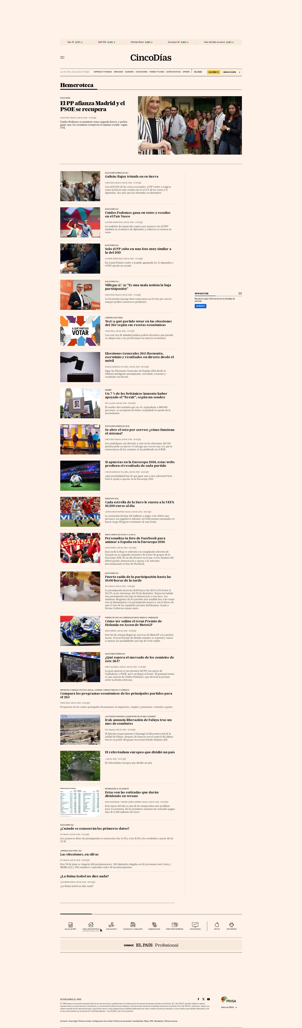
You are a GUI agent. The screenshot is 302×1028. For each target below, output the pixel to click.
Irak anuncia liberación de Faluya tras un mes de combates (138, 722)
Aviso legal (73, 1021)
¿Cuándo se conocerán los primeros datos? (94, 828)
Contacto (64, 1021)
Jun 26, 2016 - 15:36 (126, 631)
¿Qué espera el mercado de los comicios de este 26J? (139, 659)
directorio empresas (174, 929)
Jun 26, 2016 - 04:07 (116, 759)
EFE (106, 403)
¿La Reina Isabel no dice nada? (84, 876)
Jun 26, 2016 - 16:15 (131, 439)
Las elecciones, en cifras (79, 854)
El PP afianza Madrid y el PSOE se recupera (92, 106)
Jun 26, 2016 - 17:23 (133, 259)
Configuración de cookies (102, 1021)
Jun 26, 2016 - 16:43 (139, 367)
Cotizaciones (141, 72)
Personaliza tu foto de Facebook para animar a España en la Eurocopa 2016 (135, 540)
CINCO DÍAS (64, 118)
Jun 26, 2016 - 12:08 (125, 730)
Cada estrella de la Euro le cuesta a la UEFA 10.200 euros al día (139, 504)
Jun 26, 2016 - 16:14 (139, 472)
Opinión (186, 72)
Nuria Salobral (112, 667)
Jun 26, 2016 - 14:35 (136, 667)
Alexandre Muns (67, 882)
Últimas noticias (173, 72)
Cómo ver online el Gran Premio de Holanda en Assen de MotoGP (133, 623)
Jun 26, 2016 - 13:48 (80, 703)
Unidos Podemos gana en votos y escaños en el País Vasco (138, 214)
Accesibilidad (137, 1021)
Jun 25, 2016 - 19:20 (85, 882)
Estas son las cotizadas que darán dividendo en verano (132, 794)
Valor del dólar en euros (214, 42)
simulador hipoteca (91, 929)
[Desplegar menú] (62, 57)
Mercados (118, 72)
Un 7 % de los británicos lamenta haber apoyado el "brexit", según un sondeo (136, 395)
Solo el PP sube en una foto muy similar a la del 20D (138, 251)
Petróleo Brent (137, 42)
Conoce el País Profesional (151, 945)
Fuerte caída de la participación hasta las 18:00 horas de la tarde (138, 579)
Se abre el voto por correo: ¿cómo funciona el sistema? (140, 432)
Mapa (146, 1021)
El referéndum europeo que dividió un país (140, 752)
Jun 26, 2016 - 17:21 (131, 295)
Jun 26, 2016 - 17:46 (86, 118)
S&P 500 (102, 42)
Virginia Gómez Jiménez (131, 802)
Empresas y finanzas (103, 72)
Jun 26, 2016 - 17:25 (133, 222)
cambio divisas (154, 929)
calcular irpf (70, 929)
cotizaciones (195, 929)
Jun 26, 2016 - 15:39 (125, 586)
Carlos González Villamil (116, 367)
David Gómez (110, 548)
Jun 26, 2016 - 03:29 (158, 802)
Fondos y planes (156, 72)
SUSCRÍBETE (214, 72)
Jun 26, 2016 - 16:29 (126, 403)
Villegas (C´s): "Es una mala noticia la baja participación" (138, 287)
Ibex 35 (71, 42)
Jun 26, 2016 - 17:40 (131, 183)
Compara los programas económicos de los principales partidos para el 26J (116, 695)
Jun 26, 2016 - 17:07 (124, 331)
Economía (129, 72)
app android (232, 929)
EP (61, 834)
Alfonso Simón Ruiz (113, 222)
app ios (217, 929)
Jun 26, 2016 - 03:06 (80, 860)
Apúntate (200, 306)
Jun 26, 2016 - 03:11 (79, 834)
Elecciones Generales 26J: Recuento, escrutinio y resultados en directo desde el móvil (139, 357)
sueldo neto (111, 929)
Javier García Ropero (114, 512)
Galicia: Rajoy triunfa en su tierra (131, 176)
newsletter (202, 293)
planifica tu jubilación (133, 929)
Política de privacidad (122, 1021)
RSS (151, 1021)
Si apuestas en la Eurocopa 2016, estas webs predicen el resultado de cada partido (140, 464)
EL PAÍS (197, 71)
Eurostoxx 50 (174, 42)
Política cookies (84, 1021)
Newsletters (158, 1021)
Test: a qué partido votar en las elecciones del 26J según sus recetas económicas (138, 323)
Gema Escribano (112, 802)
